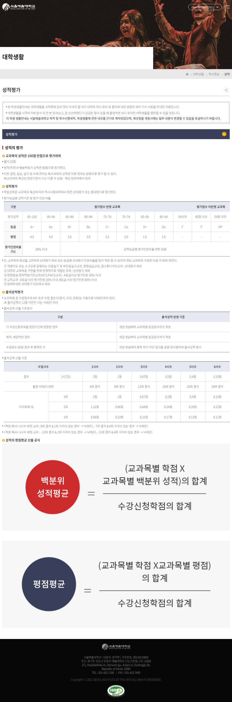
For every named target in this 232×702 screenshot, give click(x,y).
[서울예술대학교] (18, 7)
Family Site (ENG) (202, 7)
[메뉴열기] (228, 7)
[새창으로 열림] (116, 691)
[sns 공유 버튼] (226, 90)
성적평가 (11, 134)
